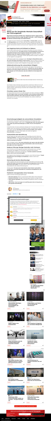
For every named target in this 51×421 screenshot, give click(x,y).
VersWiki (27, 21)
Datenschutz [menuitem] (7, 418)
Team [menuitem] (28, 418)
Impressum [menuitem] (14, 418)
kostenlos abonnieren (38, 414)
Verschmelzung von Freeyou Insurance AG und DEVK (34, 361)
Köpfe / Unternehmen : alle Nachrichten (25, 406)
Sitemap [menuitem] (23, 418)
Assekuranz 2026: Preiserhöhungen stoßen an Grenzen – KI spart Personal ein (15, 398)
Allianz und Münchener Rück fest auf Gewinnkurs (34, 380)
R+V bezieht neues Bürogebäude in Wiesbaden (15, 380)
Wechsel (28, 345)
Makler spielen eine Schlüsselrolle (13, 324)
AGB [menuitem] (2, 418)
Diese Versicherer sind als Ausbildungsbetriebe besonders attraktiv (15, 342)
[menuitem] (34, 15)
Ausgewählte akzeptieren (18, 220)
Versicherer (10, 27)
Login (40, 15)
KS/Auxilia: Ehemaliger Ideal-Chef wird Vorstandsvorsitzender (33, 398)
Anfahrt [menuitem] (19, 418)
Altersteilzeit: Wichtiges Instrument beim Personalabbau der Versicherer (14, 305)
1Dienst (14, 213)
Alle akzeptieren (34, 220)
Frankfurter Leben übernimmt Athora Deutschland (32, 342)
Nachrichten (9, 21)
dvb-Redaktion (16, 188)
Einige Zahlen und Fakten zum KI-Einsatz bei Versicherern (34, 304)
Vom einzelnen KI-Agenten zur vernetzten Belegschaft (34, 324)
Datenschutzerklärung (22, 204)
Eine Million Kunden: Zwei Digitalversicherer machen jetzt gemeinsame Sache (15, 361)
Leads (20, 21)
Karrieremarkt (15, 21)
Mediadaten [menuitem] (33, 418)
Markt (9, 308)
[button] (13, 27)
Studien (23, 21)
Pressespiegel (35, 15)
